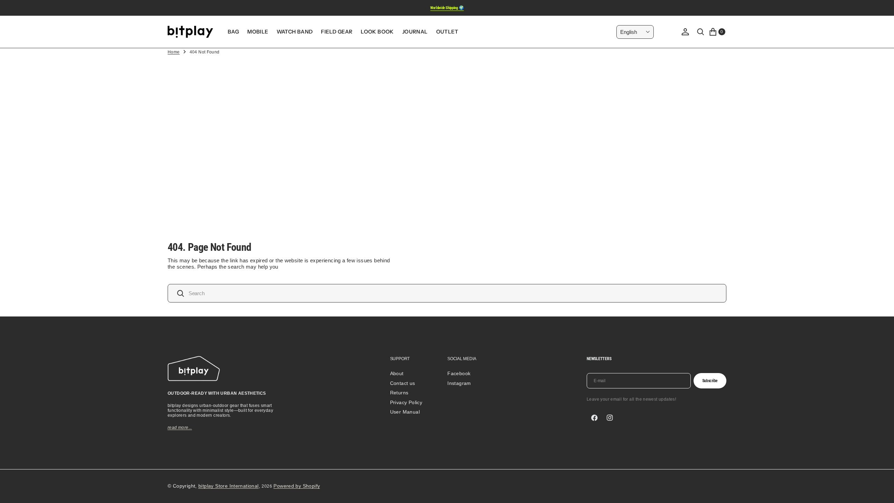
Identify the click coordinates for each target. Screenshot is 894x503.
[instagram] (609, 417)
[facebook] (594, 417)
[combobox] (447, 293)
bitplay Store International (228, 486)
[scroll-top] (882, 491)
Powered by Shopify (296, 486)
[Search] (700, 31)
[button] (685, 31)
